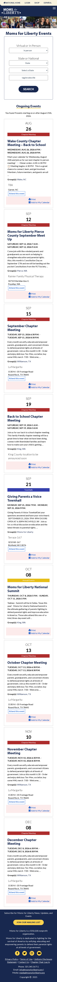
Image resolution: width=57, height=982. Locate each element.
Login (27, 3)
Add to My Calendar (40, 202)
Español (48, 3)
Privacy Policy (11, 959)
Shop (36, 3)
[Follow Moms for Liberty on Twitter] (24, 953)
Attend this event (16, 193)
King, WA (21, 449)
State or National (28, 58)
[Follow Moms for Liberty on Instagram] (32, 953)
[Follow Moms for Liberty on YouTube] (39, 953)
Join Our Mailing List (28, 922)
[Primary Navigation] (54, 8)
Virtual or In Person (28, 45)
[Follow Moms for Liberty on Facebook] (17, 953)
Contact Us (23, 962)
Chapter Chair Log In (40, 962)
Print (33, 199)
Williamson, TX (24, 361)
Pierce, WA (22, 270)
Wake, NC (21, 179)
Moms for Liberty (25, 532)
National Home (13, 3)
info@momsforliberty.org (31, 970)
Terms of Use (26, 959)
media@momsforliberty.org (32, 973)
